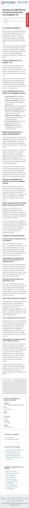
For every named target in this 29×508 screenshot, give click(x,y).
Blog (27, 498)
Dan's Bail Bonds (11, 477)
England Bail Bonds (11, 487)
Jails (23, 498)
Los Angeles (22, 18)
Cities (8, 498)
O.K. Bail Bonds (10, 475)
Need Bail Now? (27, 19)
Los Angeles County (12, 18)
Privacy (13, 500)
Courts (19, 498)
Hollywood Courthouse (13, 453)
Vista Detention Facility (12, 439)
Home (4, 18)
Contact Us (19, 500)
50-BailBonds (10, 483)
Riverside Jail (10, 437)
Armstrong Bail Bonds (12, 481)
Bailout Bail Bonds (11, 471)
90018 (5, 19)
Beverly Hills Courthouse (13, 455)
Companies (14, 498)
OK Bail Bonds (10, 489)
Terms (8, 500)
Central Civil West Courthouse (14, 450)
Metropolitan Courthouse (13, 452)
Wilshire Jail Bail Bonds (12, 473)
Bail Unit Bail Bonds (11, 485)
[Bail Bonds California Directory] (8, 2)
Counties (3, 498)
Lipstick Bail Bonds (11, 479)
